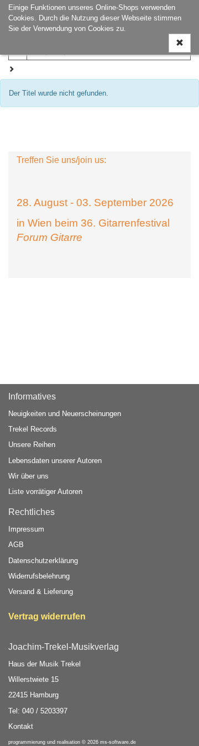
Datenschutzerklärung (43, 560)
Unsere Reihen (31, 444)
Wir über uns (28, 476)
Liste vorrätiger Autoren (45, 491)
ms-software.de (118, 742)
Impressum (26, 529)
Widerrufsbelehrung (39, 576)
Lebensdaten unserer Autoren (55, 460)
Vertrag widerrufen (47, 616)
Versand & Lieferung (40, 591)
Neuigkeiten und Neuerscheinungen (64, 413)
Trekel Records (32, 429)
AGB (16, 544)
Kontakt (20, 726)
